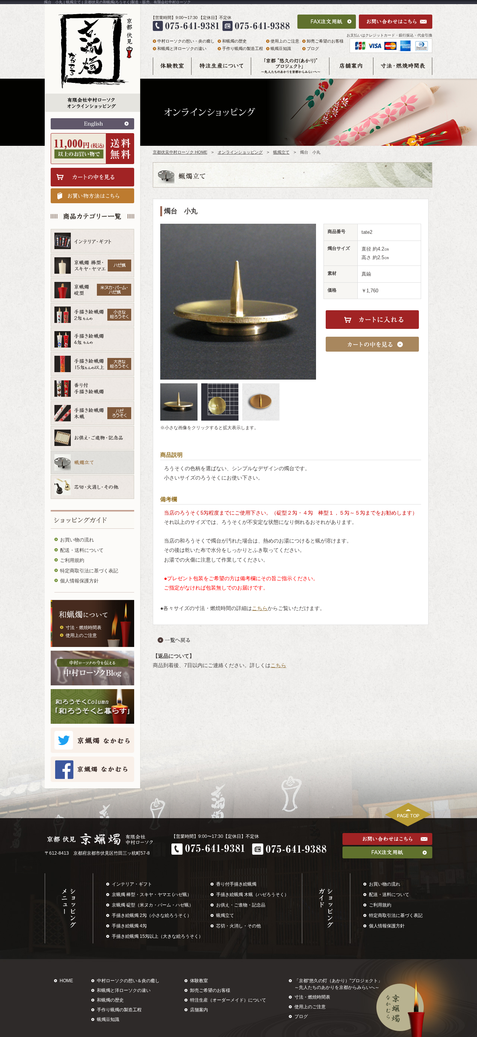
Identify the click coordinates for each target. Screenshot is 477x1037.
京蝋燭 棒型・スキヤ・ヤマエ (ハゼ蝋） (152, 894)
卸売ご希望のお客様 (325, 41)
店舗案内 (199, 1009)
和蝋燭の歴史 (234, 41)
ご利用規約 (72, 560)
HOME (66, 980)
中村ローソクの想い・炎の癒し (186, 41)
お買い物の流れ (77, 540)
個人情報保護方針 (79, 581)
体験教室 (199, 980)
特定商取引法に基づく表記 (89, 571)
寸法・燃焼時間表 (83, 627)
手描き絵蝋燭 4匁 (129, 925)
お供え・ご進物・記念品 (240, 905)
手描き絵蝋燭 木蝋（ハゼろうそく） (252, 894)
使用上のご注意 (81, 635)
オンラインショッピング (240, 152)
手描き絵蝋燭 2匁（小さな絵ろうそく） (152, 915)
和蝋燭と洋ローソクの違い (181, 48)
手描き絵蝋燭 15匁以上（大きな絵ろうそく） (157, 936)
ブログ (313, 48)
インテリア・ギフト (132, 884)
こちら (260, 608)
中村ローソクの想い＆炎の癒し (128, 980)
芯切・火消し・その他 (238, 925)
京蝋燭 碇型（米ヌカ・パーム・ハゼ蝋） (152, 905)
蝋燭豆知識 (281, 48)
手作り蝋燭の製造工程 (242, 48)
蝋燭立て (281, 152)
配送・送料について (82, 550)
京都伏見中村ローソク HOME (180, 152)
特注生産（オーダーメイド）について (228, 1000)
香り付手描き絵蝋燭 (236, 884)
